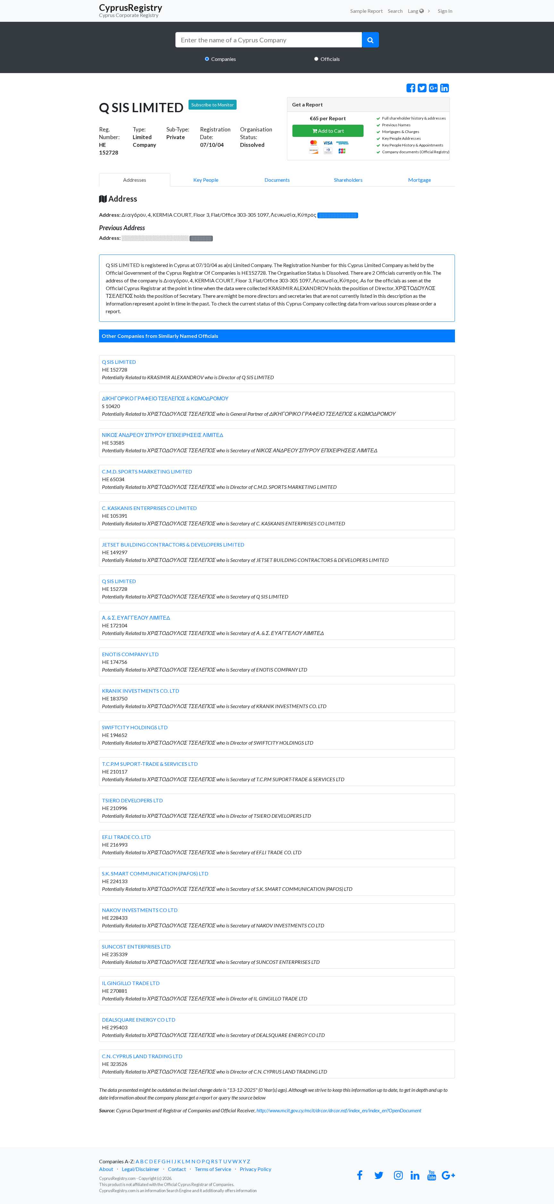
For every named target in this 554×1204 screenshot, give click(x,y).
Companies (223, 59)
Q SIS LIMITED (119, 362)
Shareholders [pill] (348, 180)
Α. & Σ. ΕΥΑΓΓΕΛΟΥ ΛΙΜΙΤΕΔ (136, 618)
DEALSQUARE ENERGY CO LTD (138, 1019)
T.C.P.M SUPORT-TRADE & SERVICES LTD (150, 764)
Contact (177, 1169)
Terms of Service (213, 1169)
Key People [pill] (205, 180)
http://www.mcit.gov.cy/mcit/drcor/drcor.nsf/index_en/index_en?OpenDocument (338, 1110)
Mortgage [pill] (419, 180)
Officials (330, 59)
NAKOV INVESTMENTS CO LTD (140, 910)
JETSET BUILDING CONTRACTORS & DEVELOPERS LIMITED (173, 544)
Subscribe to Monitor (212, 104)
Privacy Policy (255, 1169)
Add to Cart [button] (330, 131)
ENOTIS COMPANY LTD (130, 654)
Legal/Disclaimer (140, 1169)
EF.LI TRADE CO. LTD (126, 837)
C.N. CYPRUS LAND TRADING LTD (142, 1056)
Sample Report (366, 11)
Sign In (445, 11)
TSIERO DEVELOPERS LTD (132, 800)
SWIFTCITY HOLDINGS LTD (135, 727)
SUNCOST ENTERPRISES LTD (136, 946)
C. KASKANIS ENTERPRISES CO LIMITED (149, 508)
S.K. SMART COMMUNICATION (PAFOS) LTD (155, 873)
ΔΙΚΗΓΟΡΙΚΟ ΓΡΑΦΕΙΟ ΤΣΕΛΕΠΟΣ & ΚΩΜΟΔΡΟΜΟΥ (165, 398)
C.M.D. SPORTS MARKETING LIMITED (147, 471)
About (106, 1169)
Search (395, 11)
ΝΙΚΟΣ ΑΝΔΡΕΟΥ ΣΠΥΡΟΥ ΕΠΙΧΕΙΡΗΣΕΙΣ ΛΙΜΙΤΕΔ (162, 435)
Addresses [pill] (134, 180)
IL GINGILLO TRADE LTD (131, 983)
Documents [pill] (277, 180)
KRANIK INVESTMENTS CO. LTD (140, 691)
